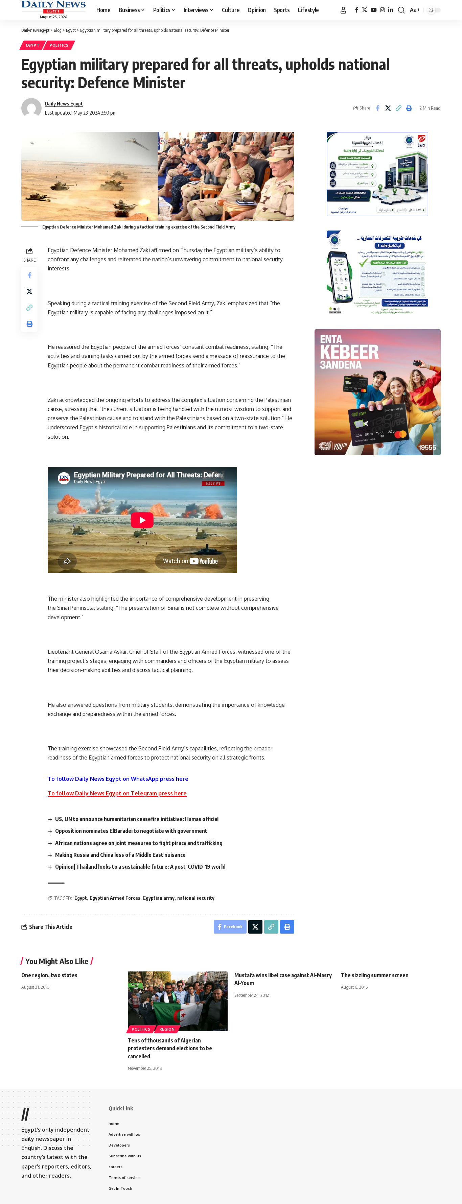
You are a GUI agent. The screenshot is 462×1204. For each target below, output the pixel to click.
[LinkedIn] (391, 10)
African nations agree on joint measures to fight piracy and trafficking (139, 843)
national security (195, 898)
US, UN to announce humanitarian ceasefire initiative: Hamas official (136, 819)
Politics (59, 45)
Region (167, 1029)
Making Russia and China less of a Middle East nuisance (120, 854)
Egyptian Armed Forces (115, 898)
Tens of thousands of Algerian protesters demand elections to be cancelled (170, 1048)
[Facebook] (356, 10)
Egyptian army (159, 898)
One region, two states (49, 975)
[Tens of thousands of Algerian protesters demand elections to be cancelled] (178, 1001)
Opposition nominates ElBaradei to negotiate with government (131, 830)
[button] (343, 10)
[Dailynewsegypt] (53, 7)
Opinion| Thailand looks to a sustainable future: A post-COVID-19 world (140, 866)
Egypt (33, 45)
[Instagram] (382, 10)
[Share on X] (388, 108)
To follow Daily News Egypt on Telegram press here (117, 793)
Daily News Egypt (64, 103)
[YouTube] (373, 10)
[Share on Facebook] (377, 108)
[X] (364, 10)
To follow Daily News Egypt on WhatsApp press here (118, 778)
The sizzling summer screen (375, 975)
